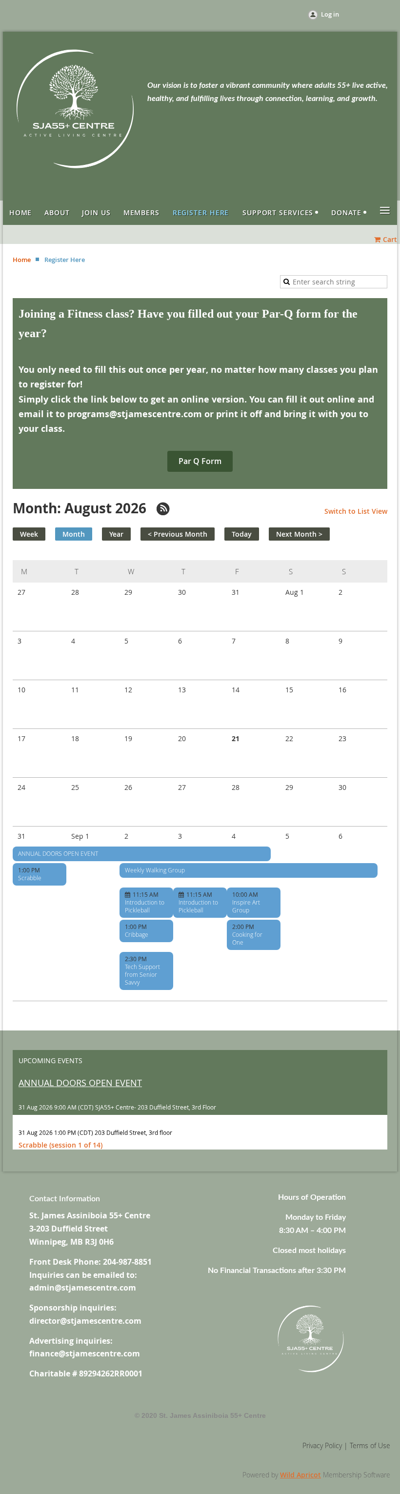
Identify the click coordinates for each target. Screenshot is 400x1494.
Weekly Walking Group (155, 870)
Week (29, 534)
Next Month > (299, 534)
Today (242, 534)
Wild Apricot (300, 1474)
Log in (330, 14)
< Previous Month (177, 534)
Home (22, 259)
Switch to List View (355, 511)
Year (116, 534)
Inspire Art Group (246, 906)
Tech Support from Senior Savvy (142, 974)
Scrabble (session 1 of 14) (60, 1145)
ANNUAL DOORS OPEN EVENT (58, 853)
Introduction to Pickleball (144, 906)
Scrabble (29, 878)
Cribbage (136, 934)
